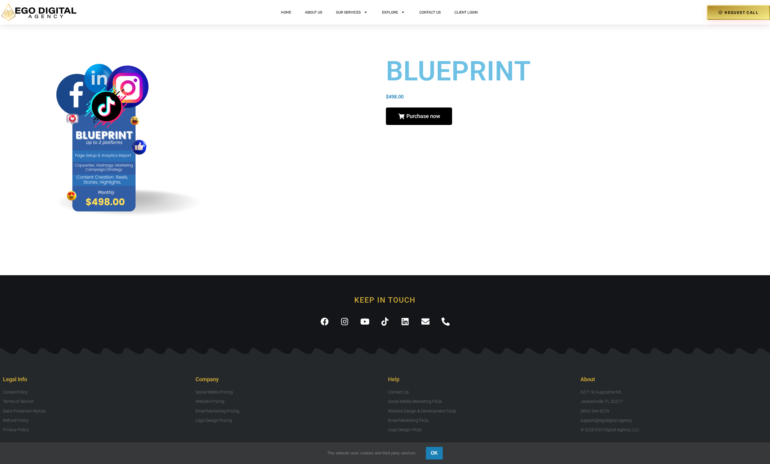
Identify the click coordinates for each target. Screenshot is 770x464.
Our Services (348, 12)
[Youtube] (365, 321)
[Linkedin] (405, 321)
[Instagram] (345, 321)
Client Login (466, 12)
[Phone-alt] (446, 321)
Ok (434, 453)
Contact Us (430, 12)
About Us (313, 12)
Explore (390, 12)
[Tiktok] (385, 321)
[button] (419, 116)
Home (286, 12)
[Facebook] (325, 321)
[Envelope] (425, 321)
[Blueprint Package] (191, 139)
